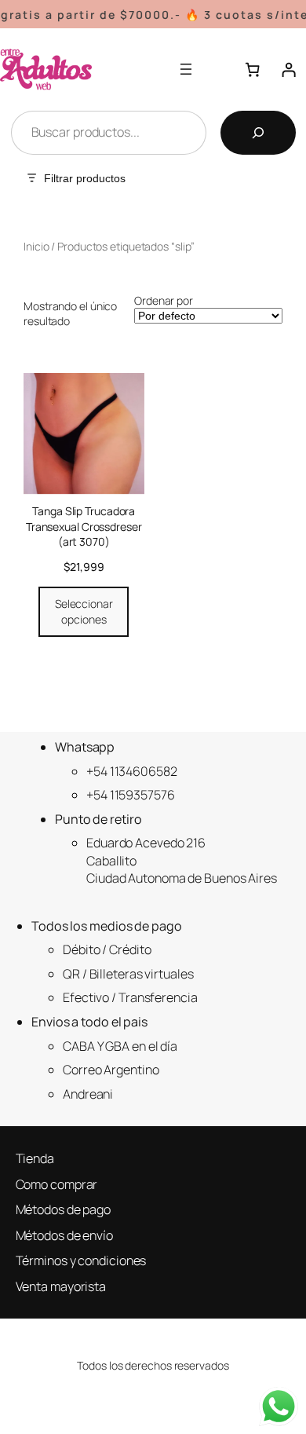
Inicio (36, 246)
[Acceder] (288, 70)
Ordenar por (163, 300)
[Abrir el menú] (186, 69)
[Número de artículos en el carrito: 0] (253, 70)
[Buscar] (258, 133)
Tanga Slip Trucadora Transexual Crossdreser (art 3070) (84, 526)
